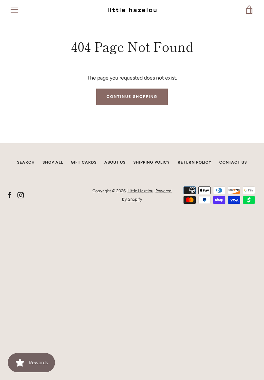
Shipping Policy (151, 162)
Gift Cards (84, 162)
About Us (115, 162)
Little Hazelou (140, 190)
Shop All (52, 162)
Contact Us (233, 162)
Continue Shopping (132, 96)
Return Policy (195, 162)
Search (26, 162)
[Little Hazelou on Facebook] (9, 195)
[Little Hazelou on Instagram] (20, 195)
